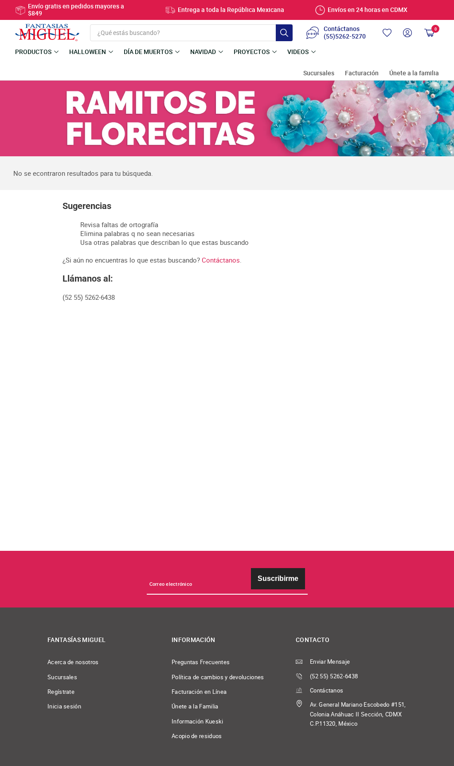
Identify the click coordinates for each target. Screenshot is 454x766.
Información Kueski (197, 721)
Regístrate (60, 692)
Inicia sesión (64, 706)
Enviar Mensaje (330, 661)
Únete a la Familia (195, 706)
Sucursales (318, 73)
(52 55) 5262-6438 (334, 676)
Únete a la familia (414, 73)
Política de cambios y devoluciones (218, 677)
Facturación (362, 73)
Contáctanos (221, 259)
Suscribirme (278, 578)
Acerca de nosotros (73, 662)
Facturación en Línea (199, 692)
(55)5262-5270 (345, 36)
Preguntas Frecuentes (201, 662)
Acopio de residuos (197, 736)
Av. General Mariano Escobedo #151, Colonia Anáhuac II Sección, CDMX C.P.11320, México (358, 714)
